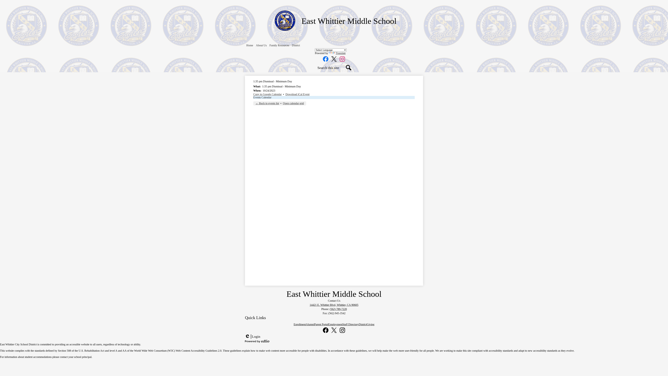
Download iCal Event (297, 94)
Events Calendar (262, 97)
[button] (261, 45)
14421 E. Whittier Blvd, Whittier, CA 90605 (334, 304)
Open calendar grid (293, 103)
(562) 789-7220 (338, 309)
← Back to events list (267, 103)
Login (252, 337)
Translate (341, 53)
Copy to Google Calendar (267, 94)
